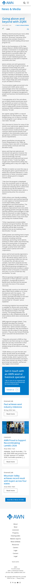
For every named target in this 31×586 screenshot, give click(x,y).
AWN (8, 29)
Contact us (10, 390)
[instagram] (20, 582)
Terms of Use (11, 578)
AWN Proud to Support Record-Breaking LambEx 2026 (15, 443)
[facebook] (10, 582)
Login (15, 550)
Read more (10, 414)
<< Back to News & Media (22, 25)
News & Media (15, 542)
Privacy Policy (20, 578)
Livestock (7, 437)
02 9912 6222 (16, 569)
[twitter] (12, 582)
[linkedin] (15, 582)
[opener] (28, 3)
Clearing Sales (15, 536)
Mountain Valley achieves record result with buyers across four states (15, 479)
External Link (8, 401)
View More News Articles (15, 500)
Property (15, 533)
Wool (15, 527)
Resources (15, 545)
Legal (15, 556)
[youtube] (17, 582)
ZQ (28, 29)
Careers (15, 547)
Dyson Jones (15, 562)
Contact (15, 553)
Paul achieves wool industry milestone (13, 405)
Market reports (15, 539)
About (15, 524)
